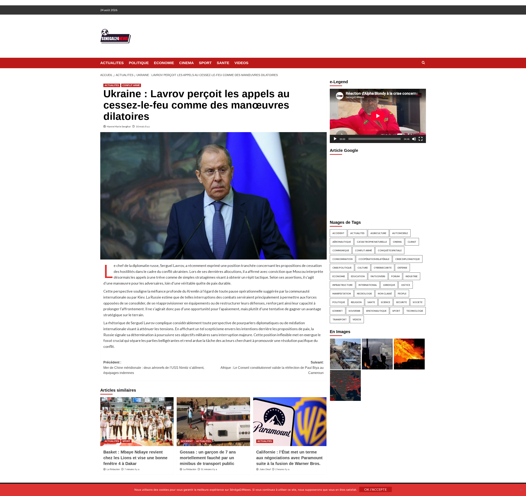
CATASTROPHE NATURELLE (372, 241)
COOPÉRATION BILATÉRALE (374, 258)
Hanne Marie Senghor (119, 126)
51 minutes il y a (209, 469)
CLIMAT (412, 241)
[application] (378, 116)
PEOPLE (402, 293)
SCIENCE (385, 302)
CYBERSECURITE (383, 267)
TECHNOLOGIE (414, 310)
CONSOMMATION (342, 258)
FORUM (395, 276)
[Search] (423, 62)
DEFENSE (402, 267)
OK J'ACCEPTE (375, 489)
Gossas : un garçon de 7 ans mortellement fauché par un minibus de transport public (208, 458)
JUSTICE (405, 284)
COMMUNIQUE (340, 250)
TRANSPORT (339, 319)
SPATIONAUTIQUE (376, 310)
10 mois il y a (143, 126)
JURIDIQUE (389, 284)
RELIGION (356, 302)
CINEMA (186, 63)
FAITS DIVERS (378, 276)
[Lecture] (335, 139)
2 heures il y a (282, 469)
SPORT (205, 63)
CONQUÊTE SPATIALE (390, 250)
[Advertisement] (378, 186)
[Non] (521, 490)
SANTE (223, 63)
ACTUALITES (112, 63)
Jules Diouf (265, 469)
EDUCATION (358, 276)
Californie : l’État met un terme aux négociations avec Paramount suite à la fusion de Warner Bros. (289, 458)
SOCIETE (417, 302)
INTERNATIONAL (368, 284)
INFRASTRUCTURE (342, 284)
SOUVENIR (354, 310)
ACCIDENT (187, 441)
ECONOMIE (164, 63)
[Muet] (414, 139)
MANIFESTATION (341, 293)
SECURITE (401, 302)
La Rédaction (113, 469)
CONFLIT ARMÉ (131, 85)
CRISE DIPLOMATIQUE (407, 258)
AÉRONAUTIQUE (341, 241)
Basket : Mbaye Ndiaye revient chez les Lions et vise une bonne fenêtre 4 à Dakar (135, 458)
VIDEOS (241, 63)
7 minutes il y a (132, 469)
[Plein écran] (421, 139)
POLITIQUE (139, 63)
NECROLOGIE (364, 293)
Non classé (385, 293)
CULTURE (363, 267)
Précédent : (153, 368)
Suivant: (272, 368)
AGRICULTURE (378, 233)
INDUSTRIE (412, 276)
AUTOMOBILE (400, 233)
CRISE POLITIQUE (342, 267)
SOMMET (337, 310)
